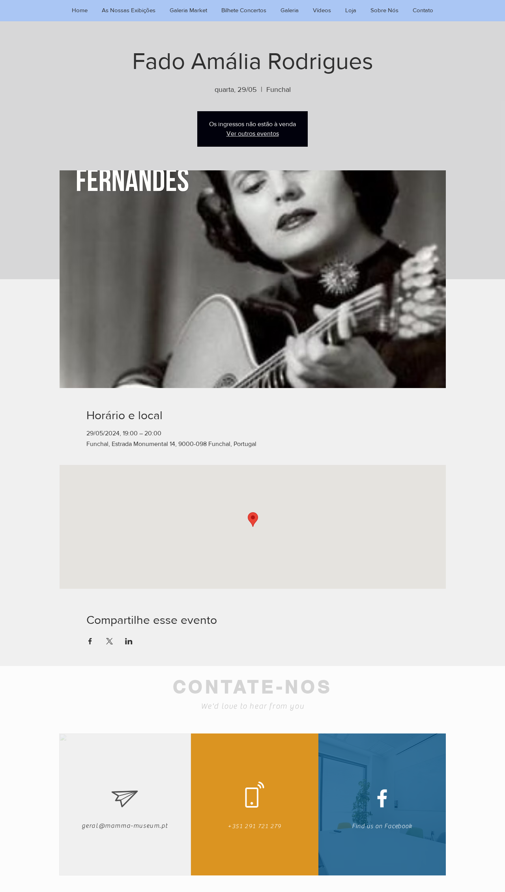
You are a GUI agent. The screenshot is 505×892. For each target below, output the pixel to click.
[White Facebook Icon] (382, 798)
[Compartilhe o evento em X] (109, 641)
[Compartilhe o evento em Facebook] (90, 641)
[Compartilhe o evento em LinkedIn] (129, 641)
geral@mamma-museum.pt (125, 825)
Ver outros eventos (252, 133)
